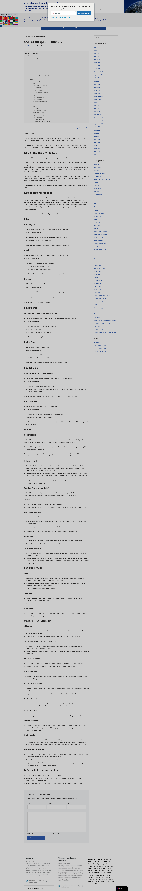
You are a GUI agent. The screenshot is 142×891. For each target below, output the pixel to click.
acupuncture (97, 167)
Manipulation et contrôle (41, 110)
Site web (69, 803)
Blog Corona (97, 188)
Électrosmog (97, 201)
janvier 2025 (97, 93)
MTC (95, 305)
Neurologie (97, 274)
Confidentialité (39, 117)
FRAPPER (97, 222)
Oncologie (97, 277)
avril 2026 (97, 59)
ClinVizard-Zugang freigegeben (33, 20)
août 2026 (97, 47)
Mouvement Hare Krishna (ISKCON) (43, 69)
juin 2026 (96, 53)
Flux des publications (100, 345)
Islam (33, 60)
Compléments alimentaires (102, 262)
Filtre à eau (97, 326)
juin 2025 (96, 81)
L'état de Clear (40, 90)
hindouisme (35, 68)
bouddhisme (35, 74)
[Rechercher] (101, 9)
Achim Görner (29, 45)
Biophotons (97, 176)
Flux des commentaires (100, 348)
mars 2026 (97, 62)
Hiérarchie (39, 103)
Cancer (96, 246)
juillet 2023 (97, 130)
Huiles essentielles (99, 173)
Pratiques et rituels (39, 93)
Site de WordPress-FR (100, 351)
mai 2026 (96, 56)
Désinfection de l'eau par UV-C (103, 323)
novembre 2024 (98, 96)
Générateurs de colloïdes (101, 234)
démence (96, 191)
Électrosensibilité (99, 198)
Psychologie (97, 292)
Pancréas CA (98, 280)
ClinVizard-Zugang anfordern (95, 18)
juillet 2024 (97, 102)
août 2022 (97, 151)
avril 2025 (97, 84)
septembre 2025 (98, 75)
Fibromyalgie (98, 210)
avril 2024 (97, 111)
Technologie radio (99, 213)
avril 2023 (97, 139)
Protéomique (97, 289)
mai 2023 (96, 136)
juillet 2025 (97, 78)
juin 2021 (96, 154)
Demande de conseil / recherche (73, 28)
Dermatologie (98, 194)
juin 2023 (96, 133)
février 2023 (97, 145)
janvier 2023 (97, 148)
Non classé (97, 317)
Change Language (83, 13)
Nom (29, 803)
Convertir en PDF (83, 128)
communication (98, 240)
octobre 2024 (98, 99)
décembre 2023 (98, 117)
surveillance (97, 311)
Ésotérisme (97, 207)
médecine (97, 253)
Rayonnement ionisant (100, 231)
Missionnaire (39, 99)
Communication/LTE (100, 243)
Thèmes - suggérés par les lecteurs (104, 308)
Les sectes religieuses (35, 58)
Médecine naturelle (99, 268)
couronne (96, 185)
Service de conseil (29, 18)
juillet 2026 (97, 50)
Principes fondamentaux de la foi (43, 85)
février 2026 (97, 66)
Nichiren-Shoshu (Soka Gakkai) (42, 75)
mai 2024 (96, 108)
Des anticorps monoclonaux (102, 259)
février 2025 (97, 90)
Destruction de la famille (41, 113)
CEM (95, 204)
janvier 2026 (97, 69)
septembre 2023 (98, 124)
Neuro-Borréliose (99, 271)
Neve (25, 888)
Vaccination (97, 225)
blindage (96, 164)
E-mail (49, 803)
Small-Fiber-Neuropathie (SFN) (103, 295)
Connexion (97, 342)
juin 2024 (96, 105)
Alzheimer (97, 170)
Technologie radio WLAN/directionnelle (105, 332)
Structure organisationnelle (41, 101)
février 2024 (97, 114)
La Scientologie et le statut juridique (42, 121)
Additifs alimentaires (100, 249)
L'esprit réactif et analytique (43, 88)
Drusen (36, 66)
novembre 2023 (98, 121)
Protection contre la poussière (102, 302)
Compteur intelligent (100, 298)
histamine (97, 219)
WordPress (39, 888)
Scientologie (37, 81)
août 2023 (97, 127)
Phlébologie (97, 283)
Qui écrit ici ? (106, 20)
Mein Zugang (97, 20)
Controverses (38, 108)
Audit (38, 95)
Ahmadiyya (37, 62)
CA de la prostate (99, 286)
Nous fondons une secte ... (37, 55)
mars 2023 (97, 142)
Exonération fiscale (40, 115)
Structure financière (40, 106)
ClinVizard (40, 18)
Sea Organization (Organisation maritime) (45, 104)
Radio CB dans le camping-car (103, 179)
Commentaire (31, 811)
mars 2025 (97, 87)
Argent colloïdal (98, 237)
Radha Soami (38, 71)
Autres (33, 80)
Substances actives (30, 22)
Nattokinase (97, 265)
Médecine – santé (99, 256)
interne (96, 228)
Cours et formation (40, 97)
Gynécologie (97, 216)
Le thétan (39, 87)
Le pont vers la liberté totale (43, 92)
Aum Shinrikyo (38, 77)
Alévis (36, 64)
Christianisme (98, 182)
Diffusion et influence (39, 119)
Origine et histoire (40, 83)
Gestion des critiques (41, 112)
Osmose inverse (98, 314)
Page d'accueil (28, 36)
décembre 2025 (98, 72)
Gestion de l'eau (98, 329)
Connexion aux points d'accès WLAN (105, 320)
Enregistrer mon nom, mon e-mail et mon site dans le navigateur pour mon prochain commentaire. (57, 834)
